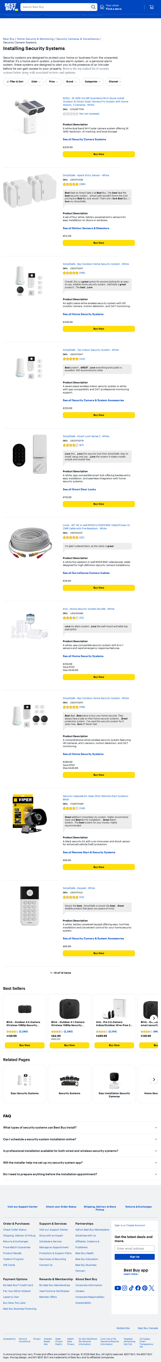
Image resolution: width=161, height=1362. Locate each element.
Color (34, 81)
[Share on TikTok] (131, 1288)
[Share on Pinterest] (145, 1288)
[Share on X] (151, 1288)
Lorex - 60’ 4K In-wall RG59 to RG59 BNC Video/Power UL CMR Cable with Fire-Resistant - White (96, 526)
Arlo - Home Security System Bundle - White (88, 608)
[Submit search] (93, 7)
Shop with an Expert (51, 1235)
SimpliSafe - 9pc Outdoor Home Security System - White (96, 698)
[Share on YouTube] (118, 1288)
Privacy (37, 1339)
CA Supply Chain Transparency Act (146, 1343)
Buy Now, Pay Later (14, 1302)
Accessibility (9, 1339)
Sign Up (134, 1256)
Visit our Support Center (53, 1229)
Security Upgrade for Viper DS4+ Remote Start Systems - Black (96, 797)
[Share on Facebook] (138, 1288)
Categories (91, 81)
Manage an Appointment (54, 1247)
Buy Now (98, 154)
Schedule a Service (50, 1241)
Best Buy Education (86, 1259)
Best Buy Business (85, 1264)
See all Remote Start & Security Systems (89, 852)
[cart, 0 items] (151, 7)
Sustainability (83, 1302)
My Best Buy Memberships (54, 1285)
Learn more (131, 1274)
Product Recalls (12, 1253)
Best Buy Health (84, 1253)
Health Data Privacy (70, 1341)
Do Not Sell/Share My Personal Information (88, 1341)
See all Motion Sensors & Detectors (86, 228)
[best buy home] (11, 7)
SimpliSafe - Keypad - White (79, 888)
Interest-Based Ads (48, 1341)
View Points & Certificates (54, 1291)
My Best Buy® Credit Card (18, 1285)
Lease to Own (11, 1296)
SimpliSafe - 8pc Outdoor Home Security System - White (96, 263)
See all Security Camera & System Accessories (93, 400)
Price (52, 81)
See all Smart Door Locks (79, 489)
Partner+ (80, 1270)
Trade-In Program (13, 1259)
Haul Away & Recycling (52, 1259)
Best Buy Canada (148, 1328)
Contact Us (45, 1264)
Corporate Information (88, 1285)
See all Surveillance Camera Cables (86, 573)
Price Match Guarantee (16, 1247)
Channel (113, 81)
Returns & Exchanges (15, 1241)
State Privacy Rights (59, 1341)
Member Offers (48, 1296)
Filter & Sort (16, 81)
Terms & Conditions (24, 1340)
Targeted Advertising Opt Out (129, 1341)
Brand (69, 81)
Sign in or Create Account (130, 1225)
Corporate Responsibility (89, 1296)
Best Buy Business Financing (19, 1308)
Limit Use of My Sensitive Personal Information (110, 1341)
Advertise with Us (85, 1235)
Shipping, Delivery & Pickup (19, 1235)
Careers (79, 1291)
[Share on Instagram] (124, 1288)
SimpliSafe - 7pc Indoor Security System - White (91, 349)
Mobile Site (123, 1328)
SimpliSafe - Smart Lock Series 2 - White (86, 436)
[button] (111, 7)
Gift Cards (9, 1264)
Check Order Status (14, 1229)
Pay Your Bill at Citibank (17, 1291)
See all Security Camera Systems (84, 139)
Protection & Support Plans (55, 1253)
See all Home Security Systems (83, 314)
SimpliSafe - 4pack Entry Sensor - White (86, 175)
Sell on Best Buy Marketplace (92, 1229)
